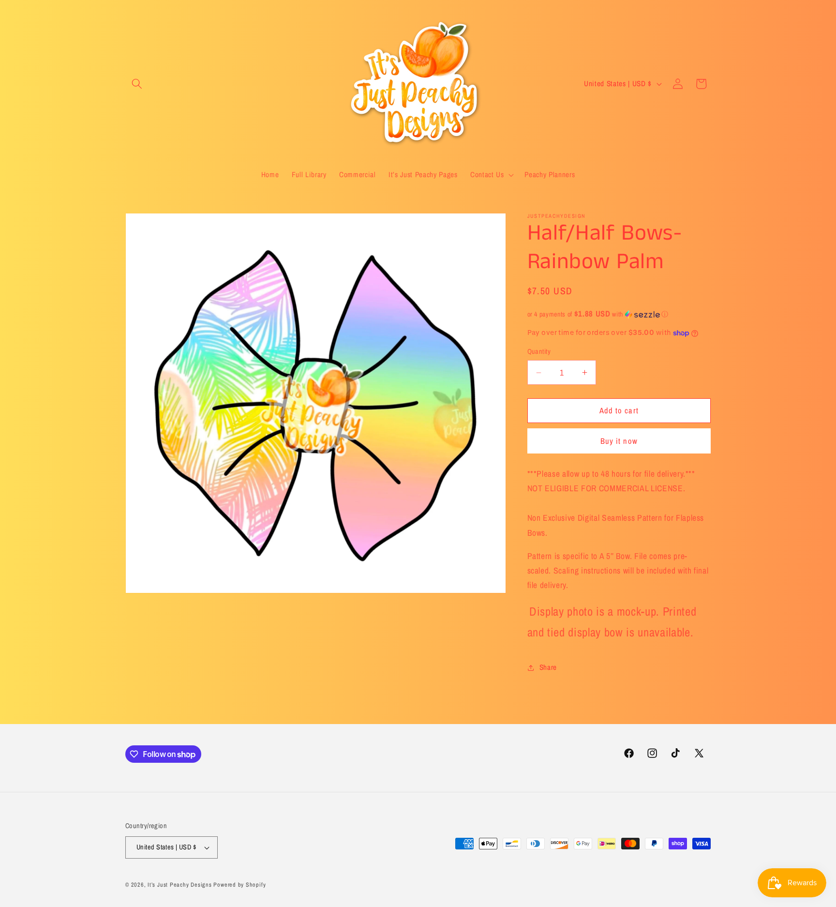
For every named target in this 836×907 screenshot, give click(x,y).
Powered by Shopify (239, 884)
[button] (137, 83)
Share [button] (548, 667)
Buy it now (619, 441)
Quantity (539, 351)
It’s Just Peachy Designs (179, 884)
